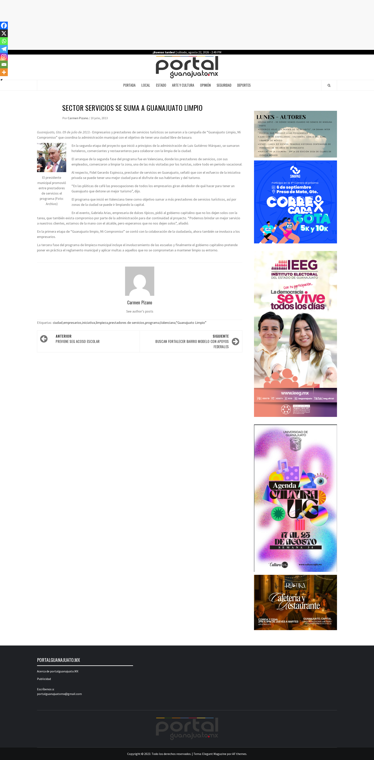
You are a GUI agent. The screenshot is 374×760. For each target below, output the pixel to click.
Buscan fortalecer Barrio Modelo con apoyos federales (192, 341)
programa (152, 322)
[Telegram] (4, 49)
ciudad (58, 322)
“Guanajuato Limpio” (191, 322)
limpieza (102, 322)
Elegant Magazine (214, 754)
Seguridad (224, 85)
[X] (4, 33)
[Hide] (1, 79)
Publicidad (44, 679)
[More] (4, 72)
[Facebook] (4, 25)
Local (145, 85)
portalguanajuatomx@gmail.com (59, 694)
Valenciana (168, 322)
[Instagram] (4, 57)
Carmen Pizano (78, 118)
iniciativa (88, 322)
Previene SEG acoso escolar (78, 339)
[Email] (4, 64)
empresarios (72, 322)
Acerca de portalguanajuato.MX (57, 671)
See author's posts (139, 311)
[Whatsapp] (4, 41)
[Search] (329, 85)
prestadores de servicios (126, 322)
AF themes (239, 754)
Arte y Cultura (183, 85)
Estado (161, 85)
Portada (129, 85)
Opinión (205, 85)
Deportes (244, 85)
